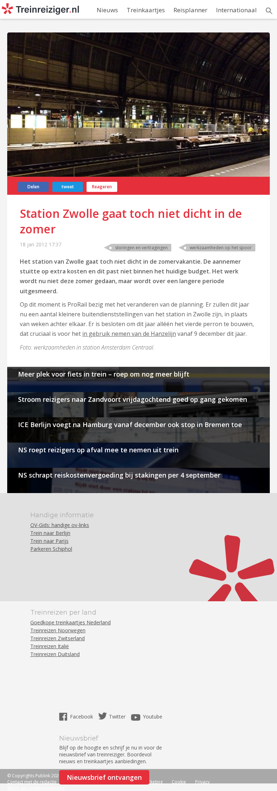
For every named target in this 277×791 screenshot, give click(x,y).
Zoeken (269, 11)
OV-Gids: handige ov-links (59, 525)
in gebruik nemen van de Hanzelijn (129, 334)
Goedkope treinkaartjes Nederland (70, 622)
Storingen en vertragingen (141, 248)
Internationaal (236, 10)
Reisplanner (190, 10)
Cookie (179, 782)
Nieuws (107, 10)
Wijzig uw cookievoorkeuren (36, 788)
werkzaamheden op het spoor (221, 248)
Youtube (152, 716)
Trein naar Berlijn (50, 532)
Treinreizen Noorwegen (57, 630)
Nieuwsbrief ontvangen (104, 777)
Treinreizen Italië (49, 646)
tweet (68, 187)
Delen (33, 187)
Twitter (117, 716)
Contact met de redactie (32, 782)
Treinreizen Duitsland (55, 654)
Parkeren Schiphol (51, 548)
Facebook (82, 716)
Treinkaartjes (146, 10)
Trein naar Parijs (49, 540)
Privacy (202, 782)
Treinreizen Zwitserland (57, 638)
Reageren (102, 187)
